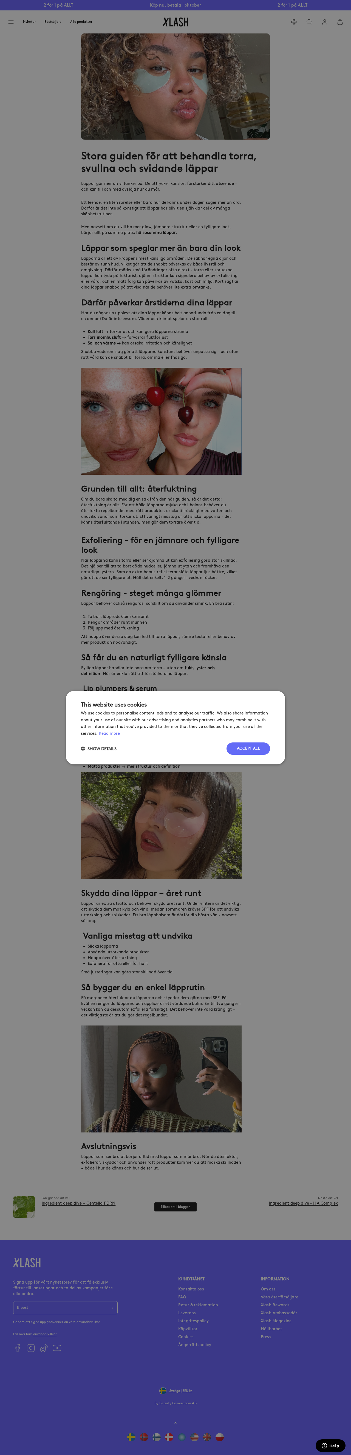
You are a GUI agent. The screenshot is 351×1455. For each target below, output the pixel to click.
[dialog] (175, 727)
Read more (109, 733)
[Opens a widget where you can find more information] (330, 1446)
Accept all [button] (248, 748)
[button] (99, 748)
